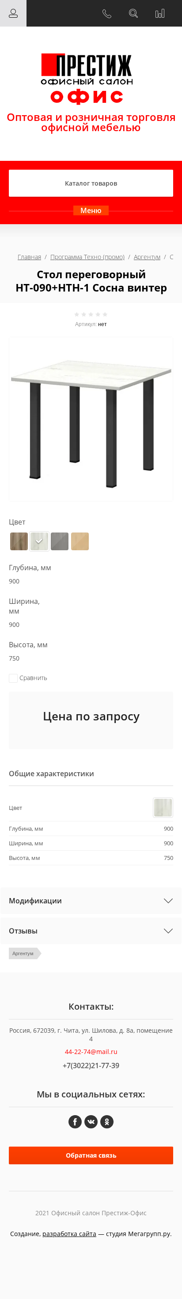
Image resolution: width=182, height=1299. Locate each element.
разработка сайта (69, 1233)
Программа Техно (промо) (87, 257)
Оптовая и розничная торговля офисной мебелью (91, 121)
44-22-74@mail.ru (91, 1051)
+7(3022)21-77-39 (91, 1065)
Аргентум (147, 257)
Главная (29, 257)
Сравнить (32, 677)
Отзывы (23, 931)
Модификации (35, 901)
